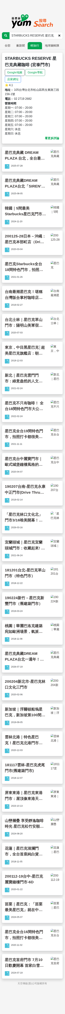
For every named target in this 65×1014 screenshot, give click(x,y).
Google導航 (35, 72)
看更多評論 (52, 138)
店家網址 (13, 79)
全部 (7, 45)
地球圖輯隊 (52, 45)
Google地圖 (14, 72)
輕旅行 (35, 45)
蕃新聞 (20, 45)
